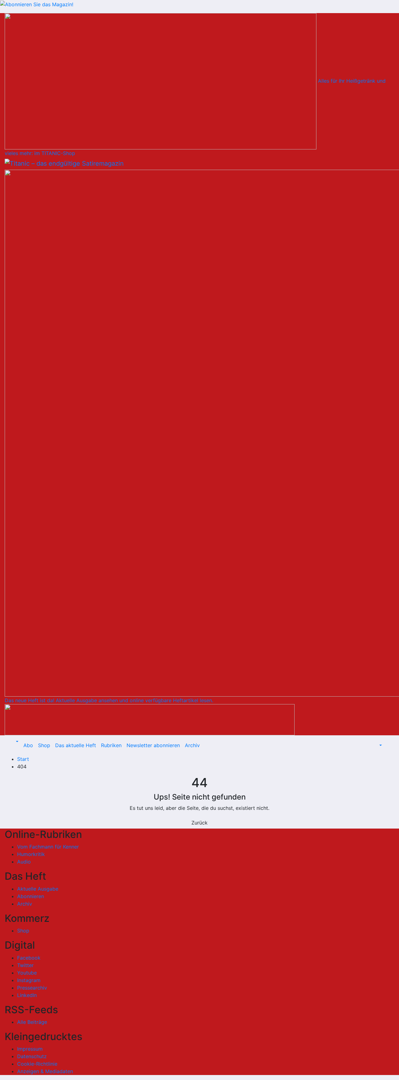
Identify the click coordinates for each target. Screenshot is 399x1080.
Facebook (29, 958)
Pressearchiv (32, 988)
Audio (24, 862)
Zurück (199, 823)
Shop (44, 745)
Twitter (25, 965)
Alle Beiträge (32, 1022)
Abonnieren (30, 896)
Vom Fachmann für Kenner (48, 847)
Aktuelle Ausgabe (37, 889)
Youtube (27, 973)
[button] (16, 741)
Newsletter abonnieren (153, 745)
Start (23, 759)
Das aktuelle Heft (75, 745)
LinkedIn (27, 995)
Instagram (29, 980)
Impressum (30, 1049)
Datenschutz (32, 1056)
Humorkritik (31, 854)
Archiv (192, 745)
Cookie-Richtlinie (37, 1064)
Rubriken (111, 745)
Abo (28, 745)
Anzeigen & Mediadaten (45, 1071)
